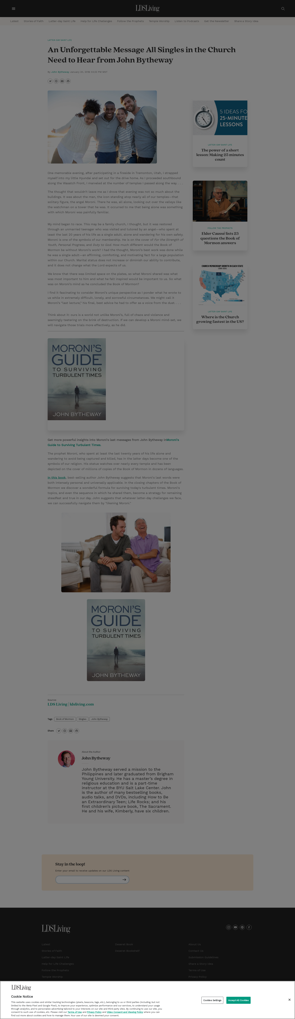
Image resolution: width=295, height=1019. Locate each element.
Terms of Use (75, 1012)
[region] (147, 1000)
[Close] (289, 999)
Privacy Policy (94, 1012)
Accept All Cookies (238, 1000)
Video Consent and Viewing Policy (125, 1012)
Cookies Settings (212, 1000)
